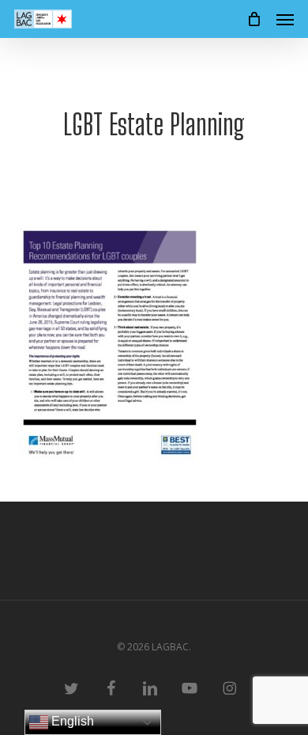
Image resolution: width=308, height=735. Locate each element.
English (71, 721)
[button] (285, 19)
